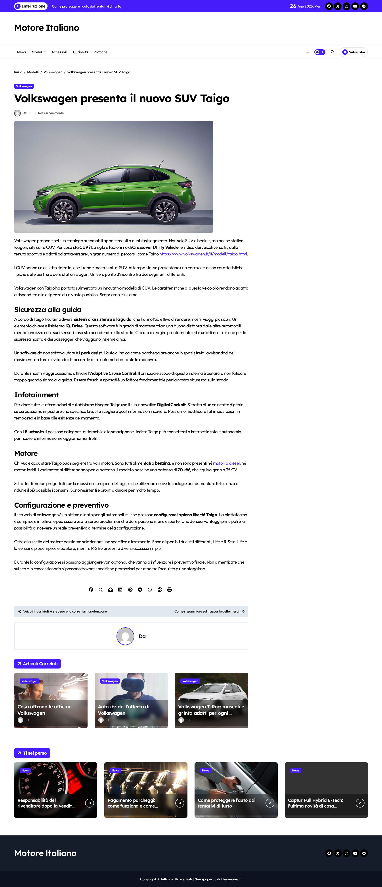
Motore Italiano (46, 27)
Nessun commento (51, 113)
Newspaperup (205, 879)
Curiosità (80, 52)
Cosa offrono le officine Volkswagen (44, 709)
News (21, 52)
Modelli (37, 52)
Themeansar (231, 879)
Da (25, 113)
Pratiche (100, 52)
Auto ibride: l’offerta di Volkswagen (123, 709)
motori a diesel (226, 463)
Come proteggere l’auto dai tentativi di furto (226, 803)
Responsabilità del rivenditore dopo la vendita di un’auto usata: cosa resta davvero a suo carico (46, 808)
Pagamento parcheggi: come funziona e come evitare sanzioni (131, 805)
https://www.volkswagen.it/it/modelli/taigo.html (203, 254)
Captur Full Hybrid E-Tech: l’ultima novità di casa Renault (315, 805)
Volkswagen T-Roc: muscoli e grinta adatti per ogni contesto (211, 712)
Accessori (59, 52)
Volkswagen (24, 86)
